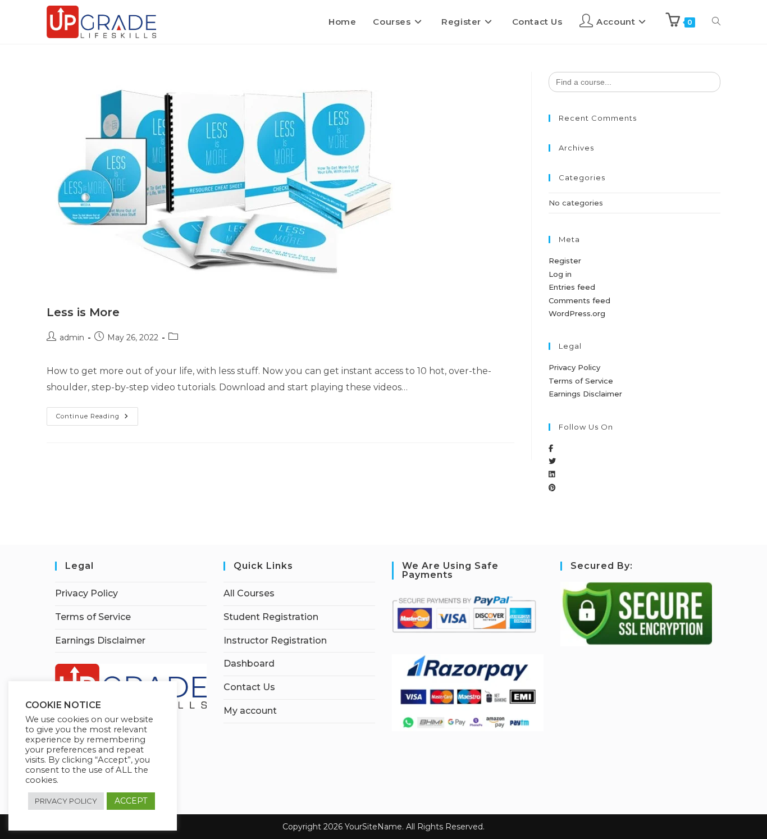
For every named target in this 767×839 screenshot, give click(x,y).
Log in (560, 274)
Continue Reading (97, 413)
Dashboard (249, 663)
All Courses (249, 593)
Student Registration (270, 617)
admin (72, 337)
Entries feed (572, 286)
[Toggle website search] (716, 22)
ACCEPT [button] (131, 801)
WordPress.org (577, 313)
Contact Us (249, 687)
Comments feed (579, 300)
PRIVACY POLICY (66, 800)
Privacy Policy (574, 367)
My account (250, 710)
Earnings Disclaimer (585, 393)
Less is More (83, 312)
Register (565, 260)
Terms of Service (581, 380)
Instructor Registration (275, 640)
